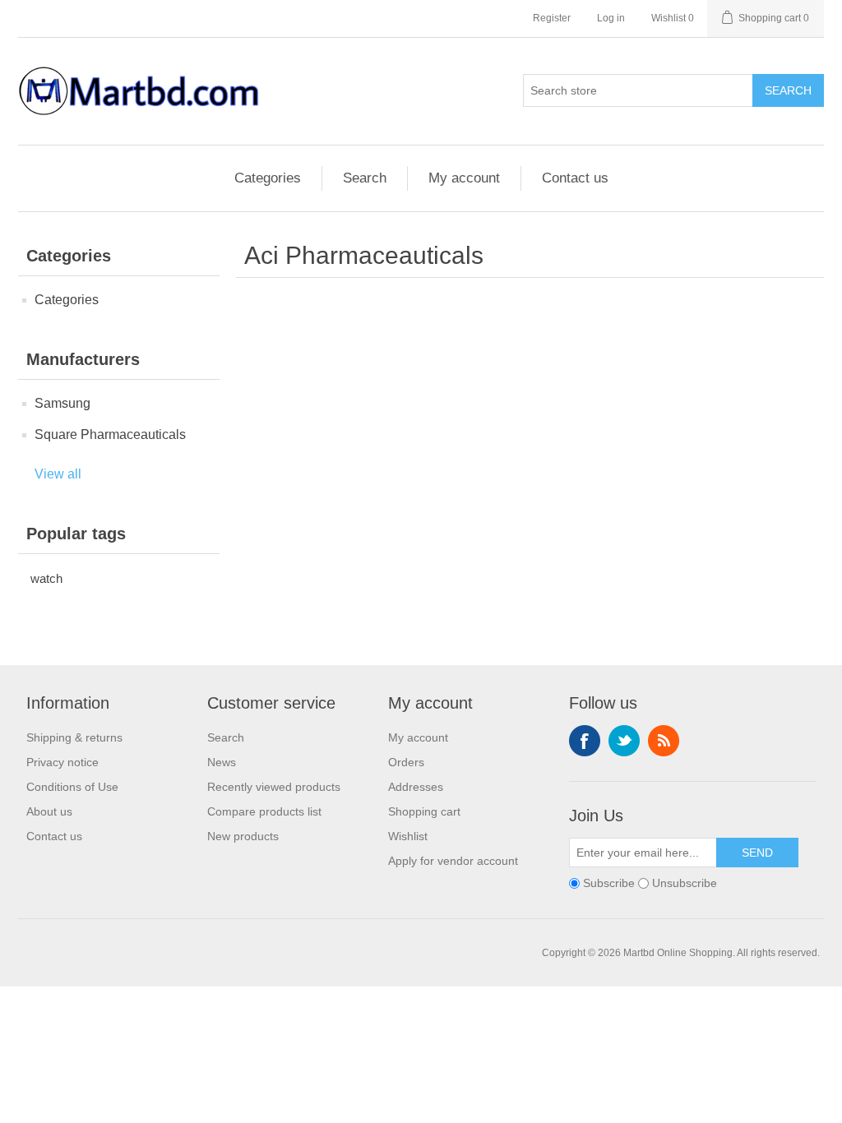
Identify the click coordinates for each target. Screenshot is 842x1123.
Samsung (62, 403)
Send (757, 852)
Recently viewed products (273, 786)
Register (552, 18)
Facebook (584, 740)
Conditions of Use (72, 786)
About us (49, 811)
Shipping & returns (74, 737)
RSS (663, 740)
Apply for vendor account (453, 860)
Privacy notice (62, 762)
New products (243, 836)
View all (58, 474)
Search (788, 90)
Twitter (624, 740)
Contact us (575, 178)
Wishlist (408, 836)
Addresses (415, 786)
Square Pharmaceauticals (110, 434)
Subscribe (609, 883)
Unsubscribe (684, 883)
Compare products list (264, 811)
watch (46, 578)
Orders (406, 762)
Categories (267, 178)
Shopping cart (424, 811)
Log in (611, 18)
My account (464, 178)
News (221, 762)
